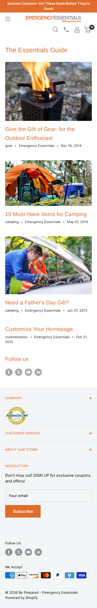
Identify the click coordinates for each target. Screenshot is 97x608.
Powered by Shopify (21, 598)
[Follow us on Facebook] (8, 372)
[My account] (77, 29)
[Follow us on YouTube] (28, 372)
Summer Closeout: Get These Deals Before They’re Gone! (48, 6)
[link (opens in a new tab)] (16, 407)
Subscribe (23, 511)
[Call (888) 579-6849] (66, 30)
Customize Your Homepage (39, 329)
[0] (87, 30)
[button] (87, 30)
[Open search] (55, 29)
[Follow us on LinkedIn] (38, 372)
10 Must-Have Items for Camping (46, 214)
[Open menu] (7, 19)
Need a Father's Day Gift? (37, 302)
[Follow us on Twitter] (18, 372)
